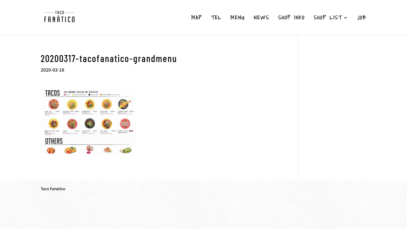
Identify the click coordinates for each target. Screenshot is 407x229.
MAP (196, 18)
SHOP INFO (291, 18)
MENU (238, 18)
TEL (216, 18)
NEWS (261, 18)
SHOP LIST (328, 18)
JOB (361, 18)
